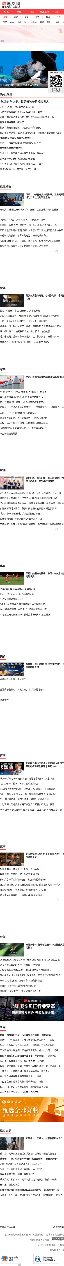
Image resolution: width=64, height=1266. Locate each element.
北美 (19, 22)
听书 (3, 1027)
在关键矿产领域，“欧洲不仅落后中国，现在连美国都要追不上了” (31, 132)
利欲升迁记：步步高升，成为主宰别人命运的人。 (24, 1040)
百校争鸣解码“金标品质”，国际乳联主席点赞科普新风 (26, 970)
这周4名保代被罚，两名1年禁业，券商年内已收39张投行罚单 (29, 315)
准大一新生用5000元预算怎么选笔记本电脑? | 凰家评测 (27, 778)
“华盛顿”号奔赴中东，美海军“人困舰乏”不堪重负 (23, 391)
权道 (39, 1076)
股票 (37, 17)
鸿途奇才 (45, 1071)
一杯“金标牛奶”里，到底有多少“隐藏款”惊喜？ (22, 980)
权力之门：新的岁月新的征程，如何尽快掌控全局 (24, 1086)
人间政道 (41, 1060)
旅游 (3, 470)
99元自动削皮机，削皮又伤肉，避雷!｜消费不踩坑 (24, 799)
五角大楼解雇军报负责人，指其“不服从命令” (21, 111)
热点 (3, 94)
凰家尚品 (5, 1131)
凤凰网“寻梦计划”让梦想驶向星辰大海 (18, 985)
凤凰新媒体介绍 (7, 1227)
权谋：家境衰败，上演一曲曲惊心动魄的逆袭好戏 (24, 1065)
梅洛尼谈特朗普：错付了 (12, 122)
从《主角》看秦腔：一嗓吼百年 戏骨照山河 (21, 895)
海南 (57, 22)
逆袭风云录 (55, 1065)
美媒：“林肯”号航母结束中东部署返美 (18, 412)
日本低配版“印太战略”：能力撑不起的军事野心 (22, 402)
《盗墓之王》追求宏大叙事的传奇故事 (18, 1081)
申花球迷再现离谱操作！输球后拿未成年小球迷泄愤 (25, 614)
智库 (26, 17)
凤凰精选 (5, 187)
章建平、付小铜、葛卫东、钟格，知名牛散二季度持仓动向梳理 (30, 326)
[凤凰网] (11, 7)
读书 (3, 846)
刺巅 (41, 1081)
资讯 (6, 11)
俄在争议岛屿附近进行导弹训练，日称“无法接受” (23, 417)
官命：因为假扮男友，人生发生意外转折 (19, 1034)
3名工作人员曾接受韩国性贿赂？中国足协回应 (22, 604)
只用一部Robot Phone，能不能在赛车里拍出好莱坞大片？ (28, 794)
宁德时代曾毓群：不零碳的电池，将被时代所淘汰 (24, 235)
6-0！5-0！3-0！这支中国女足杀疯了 (18, 593)
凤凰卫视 (44, 11)
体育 (3, 566)
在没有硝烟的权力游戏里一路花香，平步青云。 (23, 1055)
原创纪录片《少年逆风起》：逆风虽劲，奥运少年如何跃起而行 (30, 975)
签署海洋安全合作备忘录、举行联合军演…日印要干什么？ (28, 117)
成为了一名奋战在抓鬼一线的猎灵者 (17, 1060)
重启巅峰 (46, 1034)
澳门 (5, 22)
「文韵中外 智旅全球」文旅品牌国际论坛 (20, 513)
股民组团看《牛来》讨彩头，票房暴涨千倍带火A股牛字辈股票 (30, 240)
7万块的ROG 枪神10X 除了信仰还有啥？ (19, 783)
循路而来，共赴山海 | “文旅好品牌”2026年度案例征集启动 (28, 497)
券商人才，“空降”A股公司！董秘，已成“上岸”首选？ (25, 341)
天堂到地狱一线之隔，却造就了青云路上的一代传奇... (26, 1050)
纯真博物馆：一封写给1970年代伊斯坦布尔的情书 (24, 889)
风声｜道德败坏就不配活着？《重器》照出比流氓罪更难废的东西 (31, 230)
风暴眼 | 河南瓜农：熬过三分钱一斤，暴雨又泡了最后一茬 (28, 225)
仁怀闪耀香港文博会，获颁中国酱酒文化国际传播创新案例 (28, 508)
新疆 (42, 22)
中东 (12, 22)
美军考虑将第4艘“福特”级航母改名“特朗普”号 (21, 397)
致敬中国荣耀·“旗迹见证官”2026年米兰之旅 (21, 518)
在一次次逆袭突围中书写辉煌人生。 (17, 1076)
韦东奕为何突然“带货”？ (11, 148)
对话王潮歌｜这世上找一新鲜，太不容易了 (20, 869)
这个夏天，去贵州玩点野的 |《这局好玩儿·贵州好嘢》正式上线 (30, 492)
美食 (3, 656)
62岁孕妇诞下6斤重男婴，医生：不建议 (19, 168)
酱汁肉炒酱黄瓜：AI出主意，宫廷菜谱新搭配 (21, 689)
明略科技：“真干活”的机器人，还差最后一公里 (22, 219)
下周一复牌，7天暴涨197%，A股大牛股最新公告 (23, 321)
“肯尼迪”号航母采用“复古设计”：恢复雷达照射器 (23, 428)
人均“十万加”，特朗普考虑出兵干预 (17, 106)
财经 (19, 11)
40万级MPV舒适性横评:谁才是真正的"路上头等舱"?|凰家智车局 (31, 809)
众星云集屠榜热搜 (8, 433)
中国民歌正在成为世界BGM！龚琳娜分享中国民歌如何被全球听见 (32, 524)
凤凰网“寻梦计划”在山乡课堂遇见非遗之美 (20, 990)
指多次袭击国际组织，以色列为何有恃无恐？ (21, 127)
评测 (58, 17)
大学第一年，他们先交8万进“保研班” (18, 158)
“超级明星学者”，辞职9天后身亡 (15, 137)
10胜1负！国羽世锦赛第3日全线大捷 (17, 588)
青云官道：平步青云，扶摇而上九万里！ (19, 1091)
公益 (3, 937)
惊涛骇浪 (52, 1055)
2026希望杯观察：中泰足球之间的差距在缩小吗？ (24, 609)
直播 (5, 17)
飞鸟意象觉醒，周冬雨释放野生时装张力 (21, 84)
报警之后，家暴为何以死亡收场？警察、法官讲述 (24, 245)
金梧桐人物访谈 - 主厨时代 (13, 679)
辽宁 (26, 22)
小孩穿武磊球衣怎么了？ (12, 598)
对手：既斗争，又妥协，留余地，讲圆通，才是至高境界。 (28, 1045)
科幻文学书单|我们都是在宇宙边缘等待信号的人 (23, 879)
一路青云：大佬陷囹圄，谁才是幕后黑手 (19, 1071)
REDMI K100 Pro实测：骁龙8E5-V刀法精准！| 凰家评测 (27, 788)
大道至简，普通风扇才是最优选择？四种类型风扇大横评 (27, 804)
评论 (16, 17)
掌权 (52, 1040)
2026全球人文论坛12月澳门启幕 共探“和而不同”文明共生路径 (30, 959)
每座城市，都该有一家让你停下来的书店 (19, 874)
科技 (32, 11)
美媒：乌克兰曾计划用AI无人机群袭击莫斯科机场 (24, 422)
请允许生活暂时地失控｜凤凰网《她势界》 (20, 964)
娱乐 (57, 11)
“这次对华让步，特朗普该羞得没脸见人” (25, 101)
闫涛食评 (4, 699)
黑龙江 (50, 22)
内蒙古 (34, 22)
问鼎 (56, 1050)
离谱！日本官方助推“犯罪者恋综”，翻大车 (20, 143)
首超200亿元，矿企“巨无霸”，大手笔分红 (20, 310)
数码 (48, 17)
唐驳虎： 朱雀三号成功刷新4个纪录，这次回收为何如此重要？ (30, 209)
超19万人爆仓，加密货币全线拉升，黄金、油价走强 (25, 331)
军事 (3, 369)
